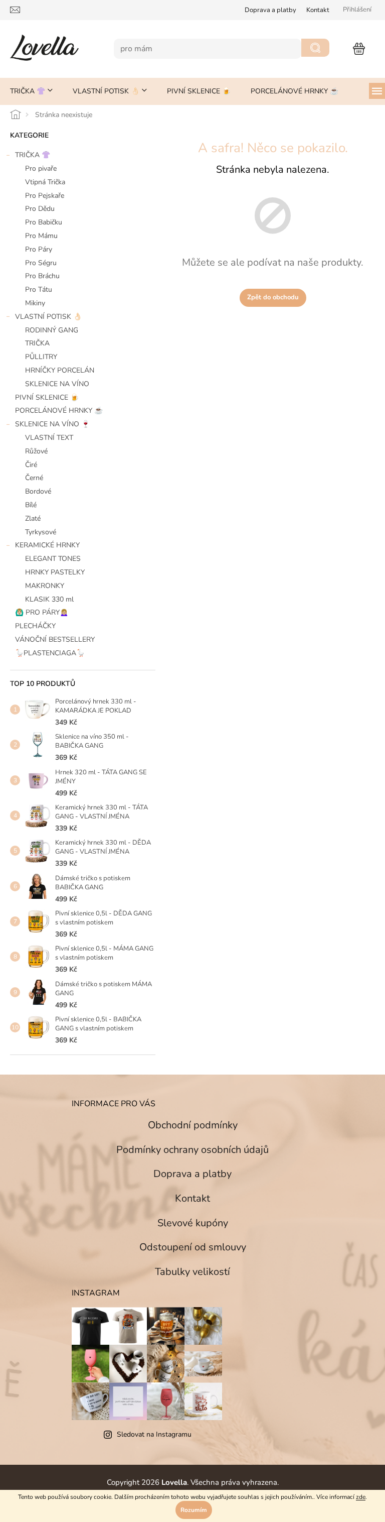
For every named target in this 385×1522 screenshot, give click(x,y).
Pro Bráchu (42, 276)
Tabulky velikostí (189, 1271)
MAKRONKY (44, 586)
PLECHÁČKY (35, 626)
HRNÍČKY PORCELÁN (59, 370)
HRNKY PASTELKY (55, 572)
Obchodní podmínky (189, 1125)
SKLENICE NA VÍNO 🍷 (52, 424)
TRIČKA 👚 (32, 155)
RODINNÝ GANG (51, 330)
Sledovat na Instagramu (150, 1434)
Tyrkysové (40, 532)
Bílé (31, 505)
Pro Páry (38, 249)
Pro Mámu (41, 236)
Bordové (38, 491)
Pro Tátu (38, 289)
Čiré (31, 465)
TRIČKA (37, 343)
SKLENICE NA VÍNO (57, 384)
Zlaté (33, 518)
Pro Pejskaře (44, 195)
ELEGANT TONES (53, 558)
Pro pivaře (41, 168)
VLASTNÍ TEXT (49, 437)
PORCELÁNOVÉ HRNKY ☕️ (59, 410)
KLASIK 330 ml (49, 599)
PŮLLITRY (41, 357)
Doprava (263, 10)
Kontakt (310, 10)
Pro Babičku (43, 222)
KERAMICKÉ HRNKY (47, 545)
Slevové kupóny (188, 1223)
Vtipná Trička (45, 182)
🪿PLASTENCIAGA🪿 (50, 653)
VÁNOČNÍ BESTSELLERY (55, 639)
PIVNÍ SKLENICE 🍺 (47, 397)
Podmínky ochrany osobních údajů (189, 1149)
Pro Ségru (41, 263)
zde (357, 1497)
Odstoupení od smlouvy (188, 1247)
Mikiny (35, 303)
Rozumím (190, 1510)
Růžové (36, 451)
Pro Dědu (40, 208)
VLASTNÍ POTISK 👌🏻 (48, 316)
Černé (34, 478)
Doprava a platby (189, 1174)
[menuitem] (31, 91)
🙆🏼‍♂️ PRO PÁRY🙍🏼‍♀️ (41, 612)
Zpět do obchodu (269, 297)
